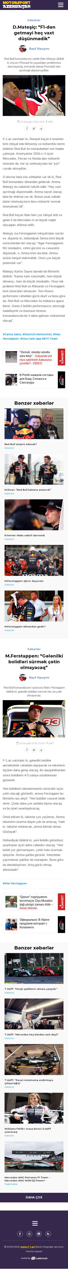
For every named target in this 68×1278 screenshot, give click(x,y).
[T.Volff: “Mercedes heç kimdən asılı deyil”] (34, 1013)
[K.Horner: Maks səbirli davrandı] (34, 514)
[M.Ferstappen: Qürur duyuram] (34, 560)
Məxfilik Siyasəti (34, 1251)
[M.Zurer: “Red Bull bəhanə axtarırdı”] (34, 469)
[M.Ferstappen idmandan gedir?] (34, 606)
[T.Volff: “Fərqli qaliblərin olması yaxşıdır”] (34, 968)
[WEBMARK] (34, 1258)
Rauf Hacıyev (39, 48)
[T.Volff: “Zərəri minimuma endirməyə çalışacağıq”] (34, 1059)
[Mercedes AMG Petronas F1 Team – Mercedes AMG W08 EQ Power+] (34, 1156)
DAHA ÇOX (34, 1197)
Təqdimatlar (11, 1184)
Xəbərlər (34, 20)
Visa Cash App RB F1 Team (39, 338)
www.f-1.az (27, 1246)
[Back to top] (58, 1268)
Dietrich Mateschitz (38, 334)
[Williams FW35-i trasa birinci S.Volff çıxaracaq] (34, 1108)
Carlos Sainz (13, 334)
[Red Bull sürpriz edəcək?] (34, 423)
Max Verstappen (16, 883)
